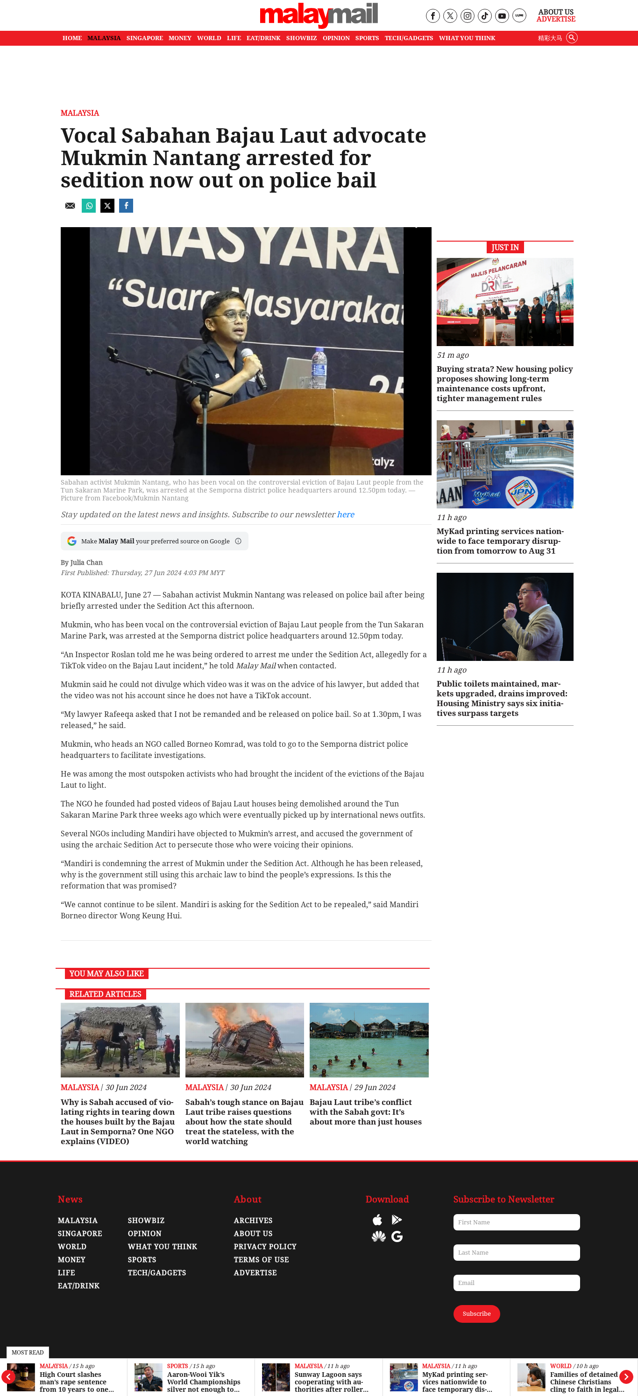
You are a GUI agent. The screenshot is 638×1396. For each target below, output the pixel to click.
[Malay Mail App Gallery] (379, 1243)
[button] (238, 541)
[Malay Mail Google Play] (397, 1226)
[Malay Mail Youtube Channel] (502, 16)
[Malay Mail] (319, 26)
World (561, 1366)
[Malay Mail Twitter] (450, 16)
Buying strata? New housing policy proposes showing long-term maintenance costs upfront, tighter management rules (505, 383)
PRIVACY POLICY (265, 1247)
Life (66, 1273)
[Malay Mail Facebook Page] (433, 16)
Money (71, 1260)
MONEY (180, 38)
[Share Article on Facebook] (126, 210)
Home (72, 38)
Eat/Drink (79, 1286)
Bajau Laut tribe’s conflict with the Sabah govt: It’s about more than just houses (366, 1111)
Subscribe (477, 1313)
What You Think (467, 38)
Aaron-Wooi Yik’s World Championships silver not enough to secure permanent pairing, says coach (204, 1382)
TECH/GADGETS (409, 38)
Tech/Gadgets (157, 1273)
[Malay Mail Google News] (397, 1243)
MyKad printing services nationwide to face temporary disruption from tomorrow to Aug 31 (456, 1382)
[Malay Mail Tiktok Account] (485, 16)
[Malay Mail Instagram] (467, 16)
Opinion (145, 1233)
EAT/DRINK (264, 38)
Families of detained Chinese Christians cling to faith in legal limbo (584, 1382)
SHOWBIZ (301, 38)
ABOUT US (253, 1233)
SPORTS (367, 38)
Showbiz (146, 1220)
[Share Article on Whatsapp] (89, 210)
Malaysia (54, 1366)
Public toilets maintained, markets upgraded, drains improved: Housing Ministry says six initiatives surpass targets (502, 698)
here (345, 514)
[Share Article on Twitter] (107, 210)
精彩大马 (550, 38)
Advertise (556, 19)
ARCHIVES (253, 1220)
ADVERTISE (255, 1273)
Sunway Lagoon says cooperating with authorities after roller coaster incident (329, 1382)
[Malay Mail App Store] (377, 1226)
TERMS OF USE (261, 1260)
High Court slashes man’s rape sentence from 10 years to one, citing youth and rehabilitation (75, 1382)
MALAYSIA (104, 38)
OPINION (336, 38)
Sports (177, 1366)
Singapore (80, 1233)
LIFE (234, 38)
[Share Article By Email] (70, 210)
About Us (556, 12)
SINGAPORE (145, 38)
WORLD (209, 38)
